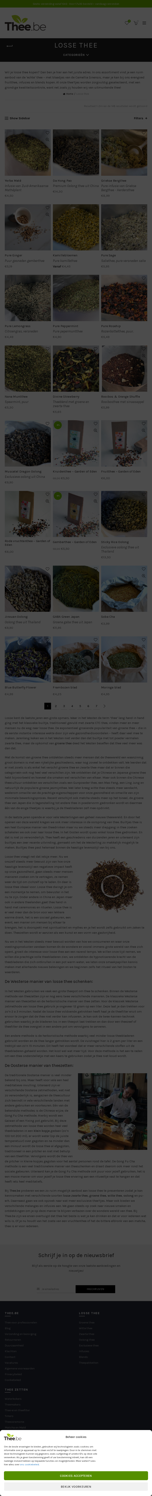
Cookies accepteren (76, 1476)
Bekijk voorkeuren (76, 1486)
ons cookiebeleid (29, 1464)
